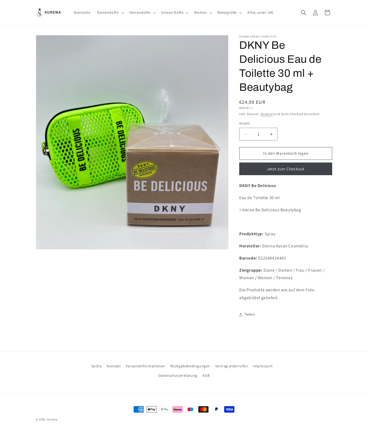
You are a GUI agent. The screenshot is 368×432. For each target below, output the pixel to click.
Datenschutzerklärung (177, 375)
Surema (52, 419)
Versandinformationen (145, 366)
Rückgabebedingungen (190, 366)
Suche (96, 366)
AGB (206, 375)
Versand (267, 114)
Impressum (263, 366)
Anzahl (244, 123)
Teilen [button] (250, 314)
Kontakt (114, 366)
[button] (110, 12)
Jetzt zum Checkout (285, 168)
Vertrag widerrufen (231, 366)
